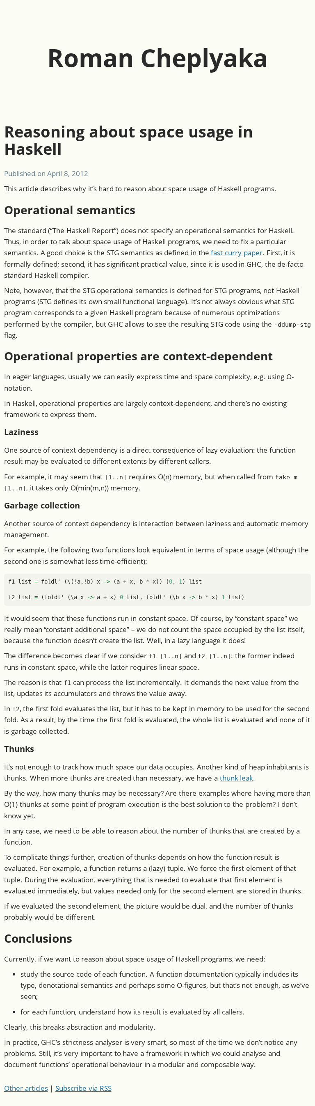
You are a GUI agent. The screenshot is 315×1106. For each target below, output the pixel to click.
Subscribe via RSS (83, 1088)
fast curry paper (236, 252)
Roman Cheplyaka (157, 57)
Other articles (26, 1088)
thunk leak (236, 778)
